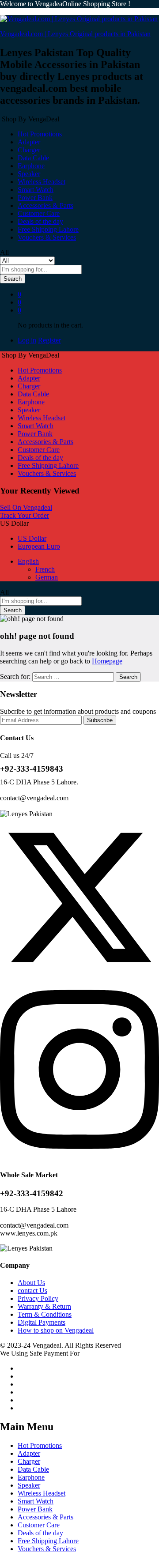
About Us (31, 1282)
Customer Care (39, 213)
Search (13, 278)
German (46, 577)
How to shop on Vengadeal (56, 1330)
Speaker (29, 173)
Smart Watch (35, 189)
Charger (29, 150)
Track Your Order (24, 515)
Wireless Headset (41, 181)
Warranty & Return (44, 1306)
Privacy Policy (38, 1298)
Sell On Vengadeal (26, 507)
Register (49, 340)
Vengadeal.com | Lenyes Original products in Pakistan (75, 34)
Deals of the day (40, 221)
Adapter (29, 142)
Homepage (107, 661)
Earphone (31, 166)
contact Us (32, 1290)
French (45, 569)
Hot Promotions (40, 134)
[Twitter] (79, 974)
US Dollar (32, 538)
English (28, 561)
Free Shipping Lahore (48, 229)
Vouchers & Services (47, 237)
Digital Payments (41, 1322)
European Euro (39, 546)
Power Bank (35, 197)
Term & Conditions (45, 1314)
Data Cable (33, 158)
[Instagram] (79, 1157)
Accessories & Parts (45, 205)
